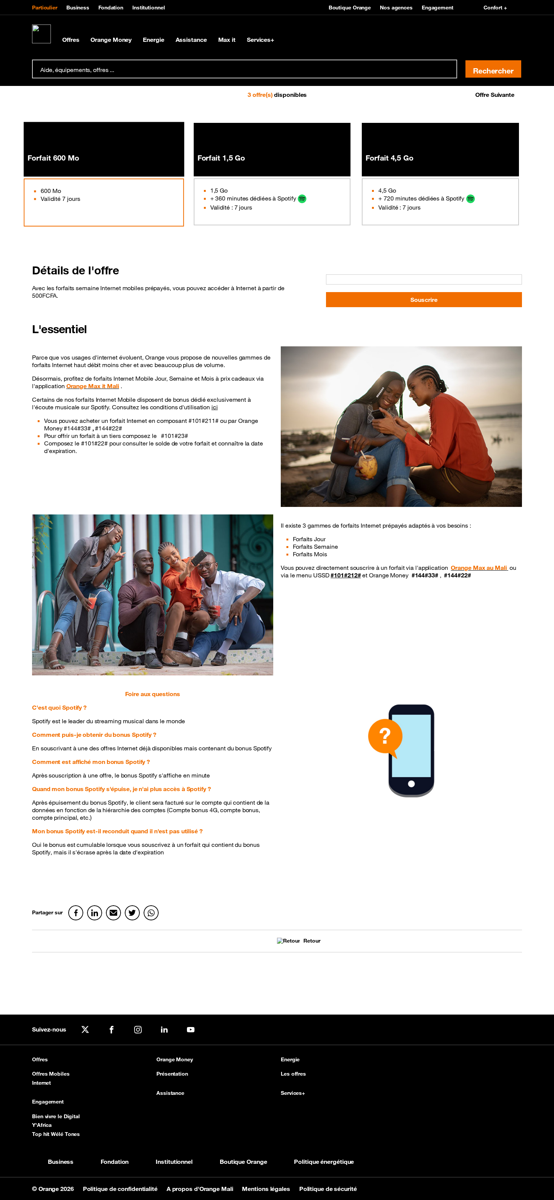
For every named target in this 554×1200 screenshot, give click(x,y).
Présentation (172, 1073)
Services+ (260, 39)
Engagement (437, 7)
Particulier (44, 7)
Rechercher (493, 70)
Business (77, 7)
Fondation (110, 7)
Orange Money (111, 39)
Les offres (293, 1073)
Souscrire (423, 299)
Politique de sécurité (328, 1188)
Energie (153, 39)
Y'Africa (42, 1125)
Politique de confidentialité (121, 1188)
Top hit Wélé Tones (56, 1134)
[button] (55, 94)
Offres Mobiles (51, 1073)
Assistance (191, 39)
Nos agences (396, 7)
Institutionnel (148, 7)
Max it (227, 39)
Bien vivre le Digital (56, 1116)
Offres (70, 39)
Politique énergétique (324, 1161)
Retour (311, 941)
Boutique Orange (350, 7)
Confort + (495, 7)
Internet (41, 1082)
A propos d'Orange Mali (201, 1188)
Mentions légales (266, 1188)
